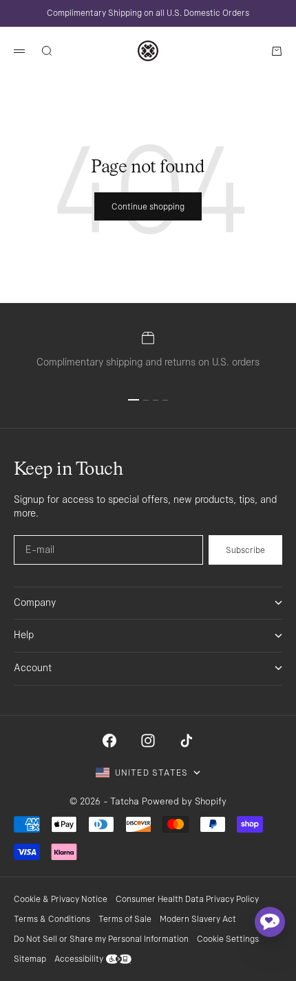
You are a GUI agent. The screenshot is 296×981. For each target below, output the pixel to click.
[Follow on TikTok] (186, 740)
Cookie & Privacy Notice (60, 899)
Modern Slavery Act (198, 919)
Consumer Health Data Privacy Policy (187, 899)
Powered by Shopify (184, 801)
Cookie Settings (228, 939)
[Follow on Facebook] (109, 740)
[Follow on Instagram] (148, 740)
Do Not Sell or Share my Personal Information (101, 939)
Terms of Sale (124, 919)
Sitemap (30, 959)
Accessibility (78, 959)
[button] (270, 922)
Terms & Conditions (52, 919)
